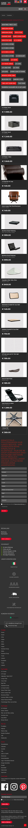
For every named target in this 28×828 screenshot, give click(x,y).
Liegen (2, 639)
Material (3, 728)
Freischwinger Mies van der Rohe (9, 702)
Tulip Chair (21, 83)
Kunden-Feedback (5, 733)
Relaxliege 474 (6, 79)
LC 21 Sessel (17, 40)
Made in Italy (4, 731)
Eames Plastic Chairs (6, 690)
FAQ (2, 751)
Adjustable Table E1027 (6, 676)
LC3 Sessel (14, 60)
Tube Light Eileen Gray (9, 83)
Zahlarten (3, 746)
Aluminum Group (5, 648)
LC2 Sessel (3, 671)
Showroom (3, 756)
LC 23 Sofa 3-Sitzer (8, 48)
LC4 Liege (18, 63)
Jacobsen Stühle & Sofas (7, 697)
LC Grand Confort (5, 688)
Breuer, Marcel (4, 720)
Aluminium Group (5, 685)
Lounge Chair (4, 678)
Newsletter (3, 767)
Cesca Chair (4, 681)
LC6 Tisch (16, 67)
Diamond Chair (6, 36)
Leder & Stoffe (4, 753)
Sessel (2, 632)
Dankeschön (4, 738)
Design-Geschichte (5, 763)
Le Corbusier (4, 708)
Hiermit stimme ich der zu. (15, 504)
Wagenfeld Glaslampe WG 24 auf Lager (14, 87)
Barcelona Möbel (5, 695)
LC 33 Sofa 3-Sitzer (8, 56)
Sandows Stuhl (18, 79)
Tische (2, 656)
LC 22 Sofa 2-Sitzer (8, 44)
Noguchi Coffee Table (8, 75)
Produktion (3, 726)
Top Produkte (4, 669)
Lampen (3, 658)
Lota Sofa (5, 71)
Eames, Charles (4, 710)
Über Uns (3, 724)
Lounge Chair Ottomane (17, 71)
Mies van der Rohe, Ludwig (7, 713)
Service (3, 15)
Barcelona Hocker (7, 28)
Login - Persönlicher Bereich (7, 760)
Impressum (3, 772)
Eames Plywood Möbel (6, 699)
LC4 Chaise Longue (7, 63)
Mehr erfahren (6, 539)
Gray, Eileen (4, 717)
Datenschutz (4, 770)
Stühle (2, 644)
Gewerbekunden (5, 758)
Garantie (3, 749)
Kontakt (3, 765)
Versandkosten (4, 744)
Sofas (2, 637)
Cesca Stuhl (18, 32)
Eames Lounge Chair (19, 36)
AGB (2, 735)
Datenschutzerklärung (19, 504)
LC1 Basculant (20, 56)
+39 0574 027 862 (12, 625)
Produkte (3, 630)
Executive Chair (7, 40)
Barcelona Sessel (7, 32)
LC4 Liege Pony (6, 67)
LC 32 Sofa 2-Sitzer (8, 52)
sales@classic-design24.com (15, 623)
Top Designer (4, 706)
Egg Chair (3, 683)
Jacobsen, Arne (4, 715)
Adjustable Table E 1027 (9, 24)
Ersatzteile (9, 15)
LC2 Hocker (5, 60)
